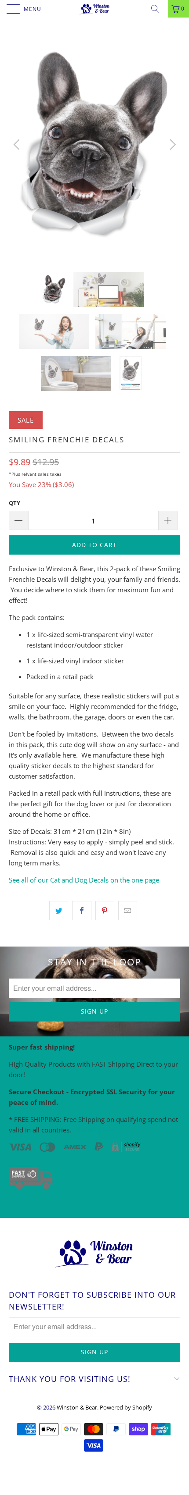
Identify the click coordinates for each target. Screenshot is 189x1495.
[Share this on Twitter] (58, 910)
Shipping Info (95, 1129)
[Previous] (17, 145)
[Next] (171, 145)
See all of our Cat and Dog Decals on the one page (84, 880)
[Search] (158, 9)
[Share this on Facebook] (81, 910)
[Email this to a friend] (127, 910)
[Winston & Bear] (94, 9)
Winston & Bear (77, 1407)
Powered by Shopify (126, 1407)
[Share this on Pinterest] (104, 910)
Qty (14, 503)
